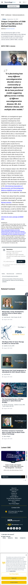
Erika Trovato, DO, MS (16, 317)
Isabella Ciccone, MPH (9, 345)
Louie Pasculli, (7, 317)
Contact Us (14, 493)
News (16, 538)
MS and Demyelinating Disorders (10, 276)
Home (2, 15)
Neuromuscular (10, 273)
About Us (14, 488)
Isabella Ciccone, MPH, (19, 404)
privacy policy (7, 265)
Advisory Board (14, 490)
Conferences (8, 15)
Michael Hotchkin (6, 202)
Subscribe (20, 261)
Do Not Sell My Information (14, 498)
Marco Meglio (7, 436)
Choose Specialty (12, 6)
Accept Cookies (14, 582)
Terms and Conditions (14, 500)
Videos (3, 273)
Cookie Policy (12, 571)
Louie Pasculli (7, 374)
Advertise (14, 495)
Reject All (14, 578)
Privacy (14, 502)
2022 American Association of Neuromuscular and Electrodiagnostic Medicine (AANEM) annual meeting (12, 188)
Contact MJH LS (14, 497)
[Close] (26, 555)
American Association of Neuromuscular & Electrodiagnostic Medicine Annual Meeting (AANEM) (12, 280)
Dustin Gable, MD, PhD (8, 406)
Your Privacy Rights (14, 503)
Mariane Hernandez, (9, 404)
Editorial (14, 491)
